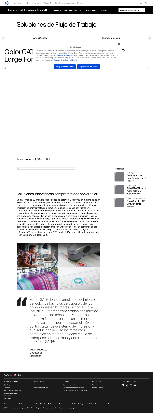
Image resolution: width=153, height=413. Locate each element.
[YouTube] (135, 385)
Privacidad (53, 404)
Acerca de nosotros (11, 381)
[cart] (146, 3)
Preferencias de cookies (102, 404)
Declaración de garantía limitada (82, 404)
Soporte (80, 3)
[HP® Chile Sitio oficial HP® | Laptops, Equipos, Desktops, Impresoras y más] (6, 3)
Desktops (27, 3)
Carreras (7, 387)
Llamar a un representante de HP (43, 385)
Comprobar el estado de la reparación (75, 390)
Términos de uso (64, 404)
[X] (131, 385)
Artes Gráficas (40, 37)
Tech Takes (7, 398)
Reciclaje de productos (26, 404)
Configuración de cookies (64, 67)
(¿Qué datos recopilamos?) (64, 55)
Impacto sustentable (10, 393)
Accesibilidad (40, 404)
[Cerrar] (118, 44)
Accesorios (48, 3)
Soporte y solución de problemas (73, 387)
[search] (141, 3)
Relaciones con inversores (12, 390)
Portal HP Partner (97, 385)
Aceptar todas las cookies (89, 67)
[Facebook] (123, 385)
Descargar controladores (71, 385)
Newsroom (7, 396)
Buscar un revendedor (40, 387)
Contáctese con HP (10, 385)
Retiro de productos (10, 404)
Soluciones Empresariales (64, 3)
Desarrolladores (97, 387)
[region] (77, 57)
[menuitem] (17, 3)
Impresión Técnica (111, 37)
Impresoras (37, 3)
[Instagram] (127, 385)
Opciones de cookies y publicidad (65, 60)
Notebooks (17, 3)
